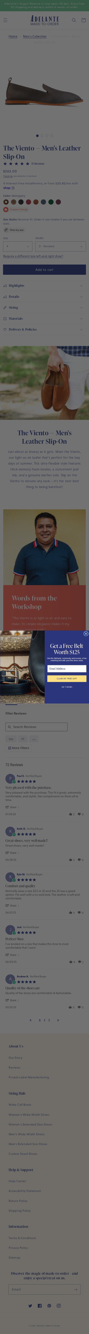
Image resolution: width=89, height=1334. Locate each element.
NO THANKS (67, 687)
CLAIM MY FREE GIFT (67, 678)
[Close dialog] (86, 634)
